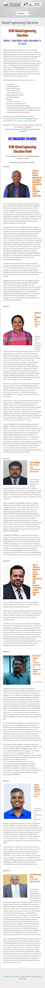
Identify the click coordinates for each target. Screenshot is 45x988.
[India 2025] (22, 6)
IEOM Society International (13, 976)
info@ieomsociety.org (23, 120)
